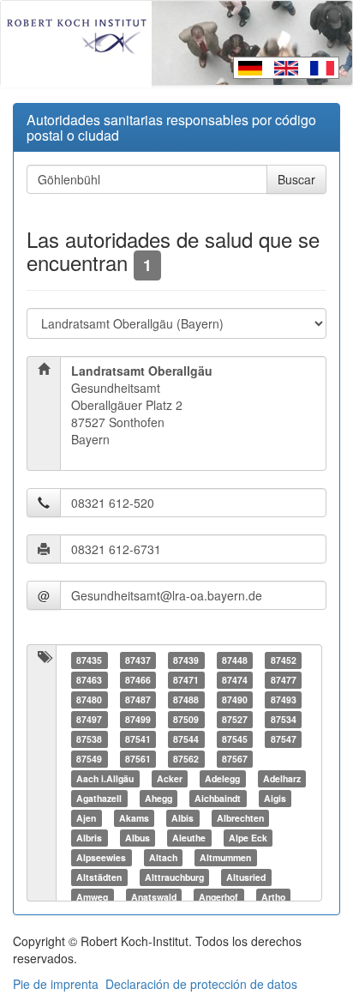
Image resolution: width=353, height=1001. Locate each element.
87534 (283, 719)
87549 (89, 758)
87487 (138, 699)
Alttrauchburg (174, 877)
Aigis (275, 798)
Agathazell (99, 798)
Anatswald (153, 896)
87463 (89, 679)
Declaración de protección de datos (201, 983)
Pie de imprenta (56, 983)
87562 (186, 758)
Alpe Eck (248, 837)
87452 (283, 660)
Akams (134, 817)
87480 (89, 699)
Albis (182, 817)
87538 (89, 739)
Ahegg (158, 798)
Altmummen (225, 857)
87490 (235, 699)
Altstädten (99, 877)
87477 (283, 679)
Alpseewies (101, 857)
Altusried (246, 877)
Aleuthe (189, 837)
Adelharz (282, 778)
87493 (283, 699)
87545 (235, 739)
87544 (186, 739)
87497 (89, 719)
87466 (138, 679)
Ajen (86, 817)
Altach (163, 857)
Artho (273, 896)
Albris (89, 837)
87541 (138, 739)
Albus (137, 837)
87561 (138, 758)
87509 (186, 719)
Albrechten (240, 817)
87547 (283, 739)
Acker (169, 778)
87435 (89, 660)
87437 (138, 660)
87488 (186, 699)
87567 (235, 758)
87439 (186, 660)
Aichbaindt (217, 798)
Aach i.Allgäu (105, 778)
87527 (235, 719)
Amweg (92, 896)
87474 (235, 679)
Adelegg (222, 778)
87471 (186, 679)
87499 (138, 719)
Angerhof (218, 896)
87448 (235, 660)
